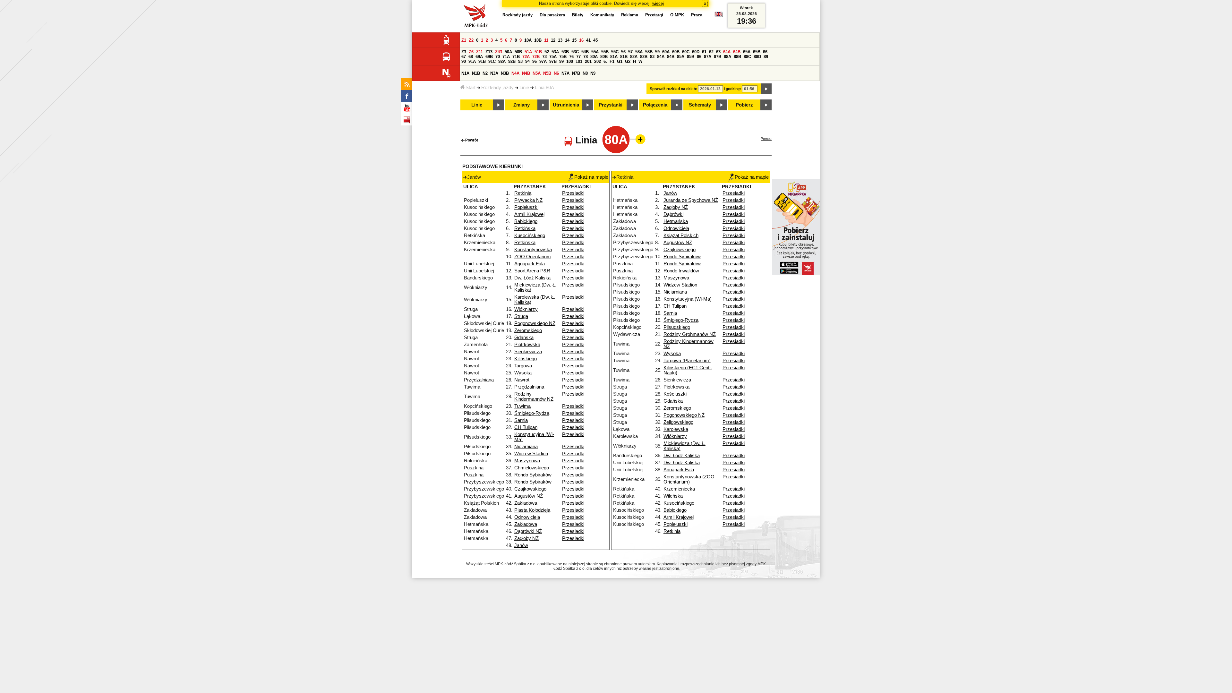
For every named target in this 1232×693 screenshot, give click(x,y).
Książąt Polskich (680, 235)
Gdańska (524, 337)
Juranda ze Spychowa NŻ (690, 200)
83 (652, 56)
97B (553, 61)
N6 (556, 73)
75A (553, 56)
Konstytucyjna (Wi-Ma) (687, 299)
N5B (547, 73)
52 (546, 51)
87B (717, 56)
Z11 (479, 51)
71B (516, 56)
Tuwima (522, 406)
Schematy (700, 104)
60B (676, 51)
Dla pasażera (552, 15)
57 (630, 51)
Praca (696, 15)
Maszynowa (527, 460)
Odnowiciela (527, 517)
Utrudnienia (566, 104)
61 (704, 51)
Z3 (463, 51)
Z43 (498, 51)
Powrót (471, 140)
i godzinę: (732, 89)
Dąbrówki (673, 214)
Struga (521, 316)
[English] (718, 16)
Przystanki (610, 104)
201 (588, 61)
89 (766, 56)
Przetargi (654, 15)
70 (497, 56)
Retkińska (524, 228)
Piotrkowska (527, 344)
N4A (515, 73)
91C (492, 61)
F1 (612, 61)
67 (463, 56)
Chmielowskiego (531, 467)
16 (581, 40)
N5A (537, 73)
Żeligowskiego (678, 422)
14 (567, 40)
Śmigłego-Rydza (531, 413)
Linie (524, 87)
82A (633, 56)
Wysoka (523, 372)
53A (555, 51)
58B (649, 51)
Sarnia (521, 420)
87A (707, 56)
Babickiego (525, 221)
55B (605, 51)
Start (470, 87)
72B (536, 56)
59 (657, 51)
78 (585, 56)
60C (685, 51)
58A (639, 51)
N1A (465, 73)
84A (660, 56)
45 (595, 40)
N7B (576, 73)
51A (528, 51)
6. (605, 61)
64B (736, 51)
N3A (494, 73)
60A (666, 51)
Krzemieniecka (679, 489)
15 (574, 40)
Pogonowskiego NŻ (534, 323)
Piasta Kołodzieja (532, 510)
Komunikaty (602, 15)
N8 (585, 73)
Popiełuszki (526, 207)
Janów (521, 545)
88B (737, 56)
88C (747, 56)
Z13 (488, 51)
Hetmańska (675, 221)
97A (543, 61)
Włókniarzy (526, 309)
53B (565, 51)
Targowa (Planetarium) (687, 360)
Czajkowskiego (530, 489)
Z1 (463, 40)
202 (597, 61)
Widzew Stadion (531, 453)
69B (489, 56)
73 (544, 56)
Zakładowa (525, 503)
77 (578, 56)
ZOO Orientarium (532, 256)
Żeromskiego (528, 330)
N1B (476, 73)
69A (479, 56)
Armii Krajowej (529, 214)
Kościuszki (675, 394)
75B (563, 56)
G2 (627, 61)
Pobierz (744, 104)
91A (472, 61)
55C (615, 51)
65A (746, 51)
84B (670, 56)
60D (695, 51)
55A (595, 51)
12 (553, 40)
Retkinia (522, 193)
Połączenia (655, 104)
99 (561, 61)
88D (757, 56)
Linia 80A (544, 87)
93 (520, 61)
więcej (658, 3)
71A (506, 56)
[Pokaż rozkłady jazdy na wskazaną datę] (766, 88)
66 (765, 51)
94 (527, 61)
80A (594, 56)
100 (569, 61)
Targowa (523, 365)
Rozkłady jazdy (497, 87)
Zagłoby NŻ (526, 538)
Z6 (471, 51)
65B (756, 51)
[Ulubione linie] (638, 139)
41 (588, 40)
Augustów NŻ (528, 496)
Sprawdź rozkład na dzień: (673, 89)
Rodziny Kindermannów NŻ (533, 396)
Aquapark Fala (529, 263)
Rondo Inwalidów (681, 270)
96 (534, 61)
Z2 (471, 40)
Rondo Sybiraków (533, 474)
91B (482, 61)
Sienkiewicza (528, 351)
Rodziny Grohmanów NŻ (689, 334)
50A (508, 51)
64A (727, 51)
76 (571, 56)
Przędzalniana (529, 386)
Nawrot (521, 379)
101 (579, 61)
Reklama (629, 15)
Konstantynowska (533, 249)
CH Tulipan (525, 427)
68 (470, 56)
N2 (485, 73)
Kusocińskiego (529, 235)
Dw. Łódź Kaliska (532, 277)
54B (585, 51)
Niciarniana (526, 446)
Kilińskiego (525, 358)
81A (614, 56)
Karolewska (675, 429)
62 (711, 51)
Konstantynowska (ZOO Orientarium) (688, 479)
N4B (526, 73)
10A (528, 40)
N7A (565, 73)
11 (546, 40)
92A (502, 61)
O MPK (677, 15)
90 (463, 61)
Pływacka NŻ (528, 200)
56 (623, 51)
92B (512, 61)
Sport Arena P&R (532, 270)
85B (690, 56)
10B (538, 40)
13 (560, 40)
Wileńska (673, 496)
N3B (505, 73)
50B (518, 51)
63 (718, 51)
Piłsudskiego (676, 327)
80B (604, 56)
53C (575, 51)
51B (538, 51)
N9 (592, 73)
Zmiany (521, 104)
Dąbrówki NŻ (528, 531)
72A (526, 56)
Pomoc (766, 139)
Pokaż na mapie (591, 177)
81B (624, 56)
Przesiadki (573, 193)
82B (643, 56)
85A (680, 56)
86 (699, 56)
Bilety (577, 15)
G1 (619, 61)
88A (727, 56)
